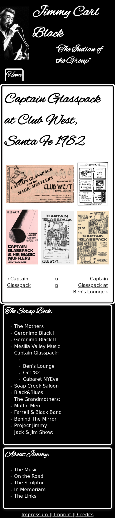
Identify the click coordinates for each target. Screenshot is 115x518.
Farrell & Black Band (38, 412)
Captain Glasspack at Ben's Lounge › (90, 285)
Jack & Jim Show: (33, 432)
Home (14, 75)
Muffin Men (27, 405)
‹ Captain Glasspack (19, 282)
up (56, 282)
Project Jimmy (30, 425)
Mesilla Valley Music (37, 346)
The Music (26, 470)
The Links (25, 496)
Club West (34, 359)
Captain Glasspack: (36, 353)
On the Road (28, 476)
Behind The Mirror (35, 419)
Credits (85, 514)
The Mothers (29, 326)
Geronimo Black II (35, 339)
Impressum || (38, 514)
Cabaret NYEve (40, 379)
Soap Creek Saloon (36, 386)
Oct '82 (31, 372)
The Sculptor (29, 483)
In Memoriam (30, 489)
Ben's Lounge (39, 366)
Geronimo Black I (34, 333)
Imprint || (65, 514)
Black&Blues (28, 392)
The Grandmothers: (37, 399)
